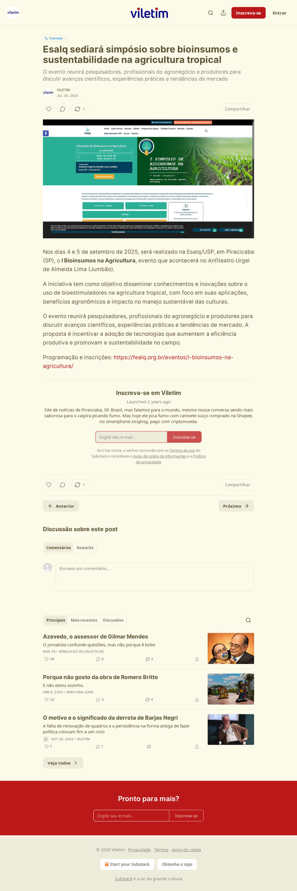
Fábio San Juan (79, 692)
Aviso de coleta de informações (159, 456)
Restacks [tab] (85, 547)
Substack (123, 878)
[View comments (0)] (62, 109)
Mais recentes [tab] (84, 620)
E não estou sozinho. (63, 685)
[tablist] (70, 548)
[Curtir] (49, 109)
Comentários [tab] (58, 547)
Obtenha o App (177, 864)
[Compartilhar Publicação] (223, 13)
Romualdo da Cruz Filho (81, 651)
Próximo (232, 506)
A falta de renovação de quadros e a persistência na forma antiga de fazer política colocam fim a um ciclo (116, 728)
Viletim (63, 90)
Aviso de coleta (186, 849)
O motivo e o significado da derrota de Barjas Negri (110, 717)
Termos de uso (182, 450)
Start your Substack (130, 864)
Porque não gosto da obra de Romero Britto (100, 677)
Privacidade (139, 849)
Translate (56, 38)
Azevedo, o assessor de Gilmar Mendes (95, 636)
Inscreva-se (248, 13)
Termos (161, 849)
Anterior (65, 506)
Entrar (280, 13)
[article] (148, 648)
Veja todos (59, 763)
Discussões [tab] (113, 620)
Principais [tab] (55, 620)
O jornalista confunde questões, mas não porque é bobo (99, 644)
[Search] (210, 13)
